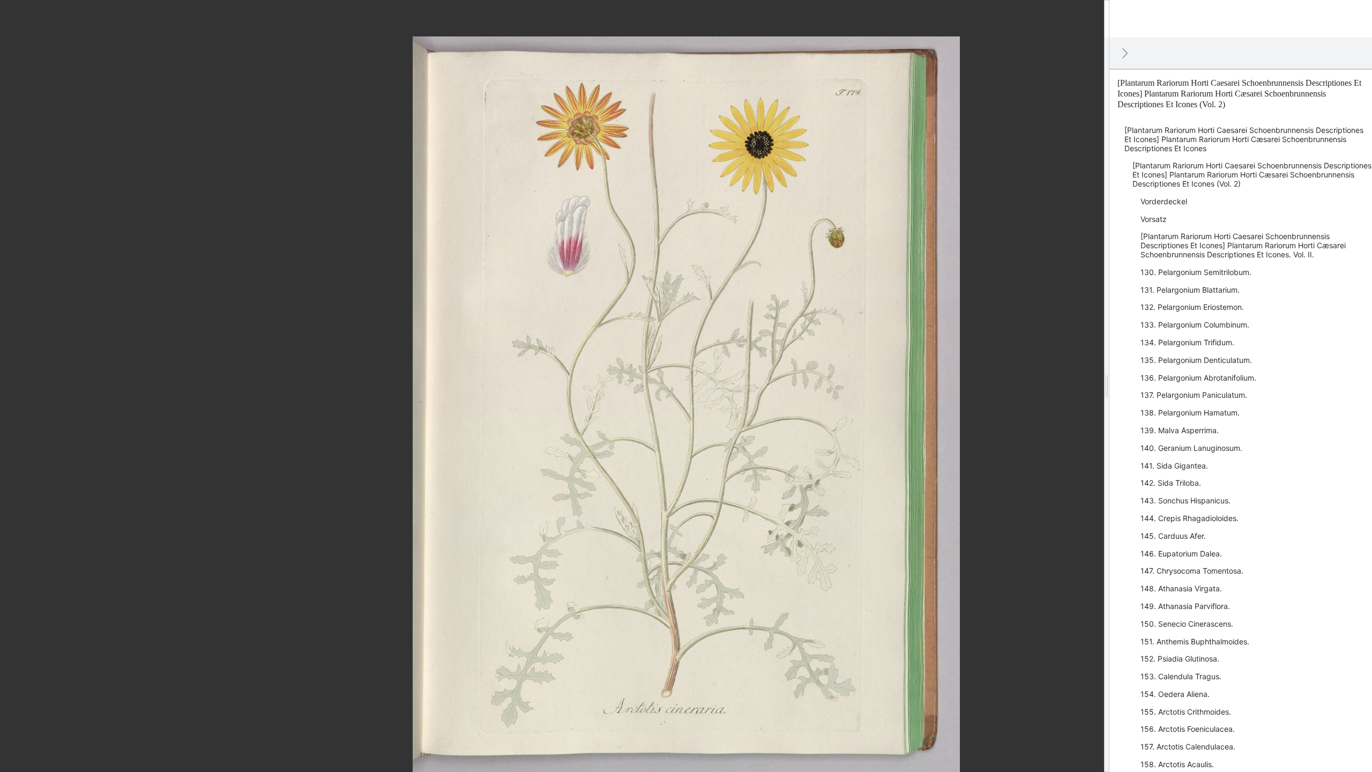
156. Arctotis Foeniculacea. (1187, 728)
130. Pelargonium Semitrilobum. (1195, 272)
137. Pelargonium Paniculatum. (1193, 394)
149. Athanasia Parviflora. (1185, 606)
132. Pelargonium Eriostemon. (1192, 306)
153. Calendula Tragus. (1180, 676)
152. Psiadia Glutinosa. (1179, 658)
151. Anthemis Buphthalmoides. (1194, 641)
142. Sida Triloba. (1170, 482)
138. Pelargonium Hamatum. (1190, 412)
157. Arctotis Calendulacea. (1187, 746)
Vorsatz (1153, 219)
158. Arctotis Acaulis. (1177, 764)
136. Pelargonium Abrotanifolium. (1198, 377)
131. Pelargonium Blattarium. (1190, 289)
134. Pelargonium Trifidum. (1187, 342)
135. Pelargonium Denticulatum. (1196, 360)
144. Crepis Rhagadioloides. (1189, 518)
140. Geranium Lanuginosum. (1191, 447)
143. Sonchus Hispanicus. (1185, 500)
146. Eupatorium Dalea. (1181, 553)
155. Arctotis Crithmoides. (1185, 711)
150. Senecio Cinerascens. (1186, 623)
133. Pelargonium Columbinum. (1194, 324)
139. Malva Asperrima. (1179, 430)
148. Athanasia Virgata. (1181, 588)
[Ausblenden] (1124, 53)
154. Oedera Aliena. (1175, 694)
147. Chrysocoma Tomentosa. (1191, 570)
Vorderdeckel (1163, 201)
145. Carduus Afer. (1173, 535)
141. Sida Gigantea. (1174, 465)
